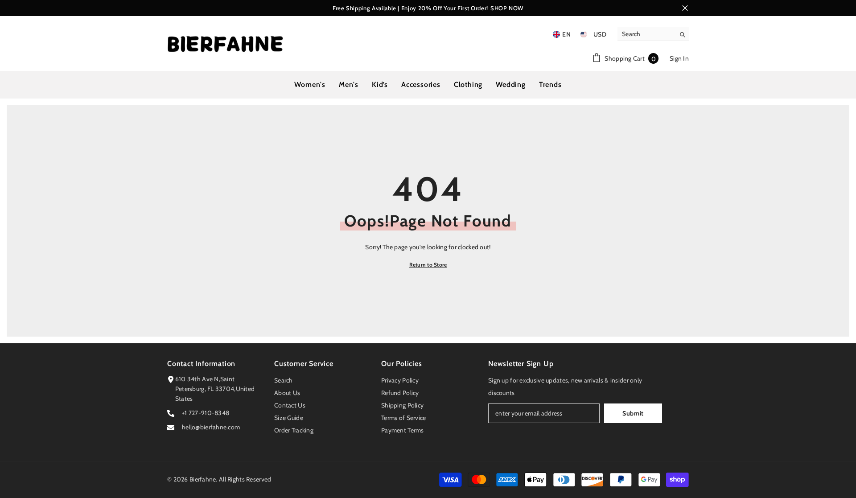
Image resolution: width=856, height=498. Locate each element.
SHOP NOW (506, 8)
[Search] (653, 34)
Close (685, 8)
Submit (633, 413)
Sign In (679, 58)
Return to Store (428, 264)
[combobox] (646, 34)
